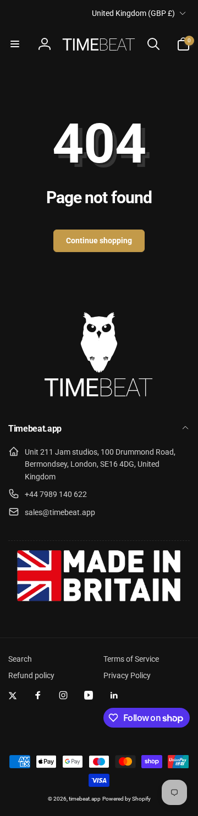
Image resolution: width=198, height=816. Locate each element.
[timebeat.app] (99, 400)
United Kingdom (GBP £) (133, 13)
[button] (15, 44)
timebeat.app (85, 799)
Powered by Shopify (126, 799)
